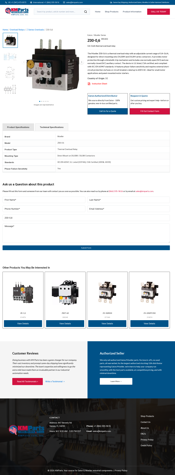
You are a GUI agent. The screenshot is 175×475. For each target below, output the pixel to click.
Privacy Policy (147, 440)
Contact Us (145, 422)
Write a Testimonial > (55, 381)
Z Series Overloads (35, 30)
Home (97, 12)
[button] (82, 62)
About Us (145, 428)
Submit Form (86, 248)
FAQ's (143, 434)
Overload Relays (17, 30)
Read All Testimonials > (27, 381)
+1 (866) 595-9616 (51, 2)
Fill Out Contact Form (149, 111)
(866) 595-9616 (116, 191)
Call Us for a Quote (107, 111)
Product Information (132, 12)
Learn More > (116, 381)
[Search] (85, 11)
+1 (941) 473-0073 (18, 2)
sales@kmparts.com (74, 2)
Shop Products (111, 12)
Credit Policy (146, 445)
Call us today (158, 12)
